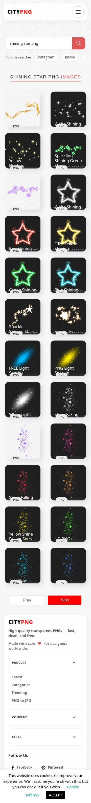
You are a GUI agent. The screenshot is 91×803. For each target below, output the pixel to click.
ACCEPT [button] (55, 794)
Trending (19, 692)
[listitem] (22, 767)
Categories (21, 685)
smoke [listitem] (69, 57)
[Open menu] (78, 11)
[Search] (78, 43)
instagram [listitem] (46, 57)
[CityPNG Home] (19, 11)
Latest (17, 677)
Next (64, 600)
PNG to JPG (21, 700)
